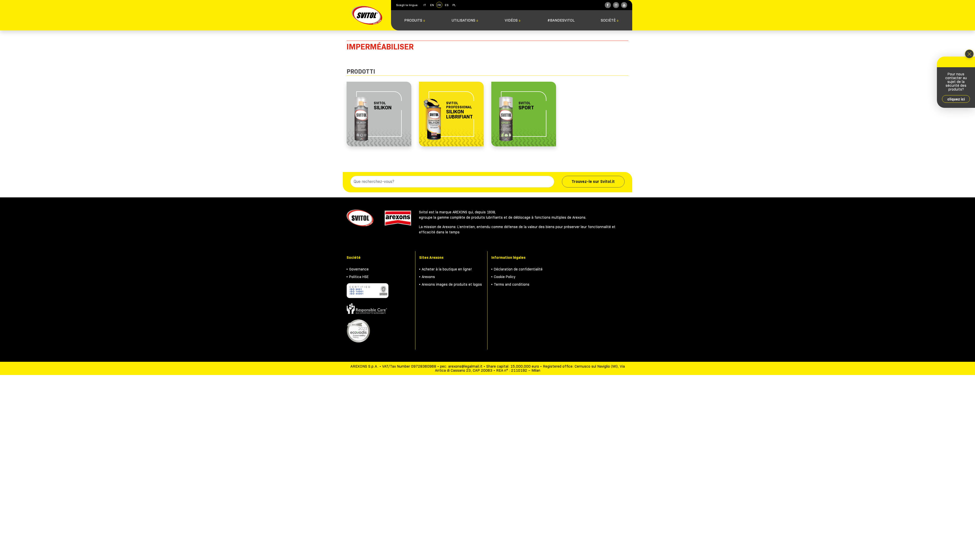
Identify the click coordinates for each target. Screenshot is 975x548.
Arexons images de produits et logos (452, 284)
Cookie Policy (504, 277)
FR (439, 5)
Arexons (428, 277)
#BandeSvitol (561, 20)
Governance (359, 269)
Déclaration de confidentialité (518, 269)
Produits (415, 20)
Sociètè (610, 20)
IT (425, 5)
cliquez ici (956, 99)
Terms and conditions (511, 284)
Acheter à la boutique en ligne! (447, 269)
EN (432, 5)
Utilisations (465, 20)
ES (447, 5)
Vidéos (513, 20)
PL (454, 5)
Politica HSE (359, 277)
